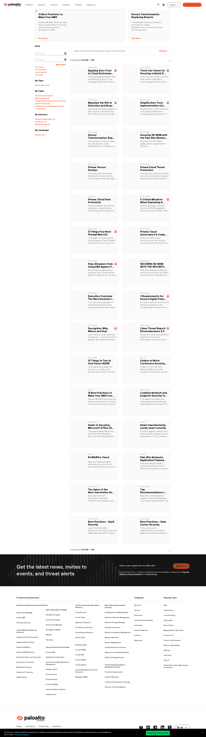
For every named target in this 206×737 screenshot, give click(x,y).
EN (163, 5)
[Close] (202, 732)
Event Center (169, 625)
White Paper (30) (42, 85)
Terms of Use (44, 726)
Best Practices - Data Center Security (153, 523)
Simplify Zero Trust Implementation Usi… (152, 104)
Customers (138, 625)
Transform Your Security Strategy (117, 682)
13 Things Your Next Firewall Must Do (99, 233)
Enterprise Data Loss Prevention (28, 657)
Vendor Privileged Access (114, 657)
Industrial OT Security (24, 672)
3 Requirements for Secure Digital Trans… (153, 297)
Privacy (19, 726)
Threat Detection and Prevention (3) (50, 101)
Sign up (179, 566)
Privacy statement (22, 734)
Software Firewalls (53, 620)
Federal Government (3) (45, 119)
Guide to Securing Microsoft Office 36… (101, 426)
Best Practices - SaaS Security (101, 523)
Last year (39, 75)
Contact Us (138, 615)
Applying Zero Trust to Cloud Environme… (101, 72)
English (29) (40, 135)
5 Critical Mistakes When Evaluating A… (152, 201)
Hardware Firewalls (53, 615)
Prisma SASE (50, 652)
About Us (137, 605)
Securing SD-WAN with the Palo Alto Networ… (153, 136)
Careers (137, 610)
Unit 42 (166, 660)
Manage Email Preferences (174, 630)
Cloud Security (80, 612)
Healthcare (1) (41, 122)
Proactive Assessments (114, 672)
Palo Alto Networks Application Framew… (153, 458)
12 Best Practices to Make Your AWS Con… (101, 394)
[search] (158, 4)
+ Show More (40, 109)
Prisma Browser (52, 679)
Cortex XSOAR (80, 660)
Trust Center (30, 726)
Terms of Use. (151, 574)
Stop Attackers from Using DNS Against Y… (101, 265)
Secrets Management (113, 642)
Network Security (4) (43, 96)
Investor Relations (141, 630)
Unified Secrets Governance (115, 647)
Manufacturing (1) (42, 124)
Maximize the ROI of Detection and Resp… (101, 104)
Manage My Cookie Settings (158, 733)
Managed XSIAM (81, 677)
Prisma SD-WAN (52, 684)
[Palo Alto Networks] (13, 4)
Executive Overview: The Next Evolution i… (101, 297)
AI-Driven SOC (81, 645)
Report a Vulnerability (172, 645)
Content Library (169, 615)
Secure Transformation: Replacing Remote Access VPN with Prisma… (146, 16)
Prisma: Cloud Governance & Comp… (153, 233)
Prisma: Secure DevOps (97, 168)
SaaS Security (21, 677)
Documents (57, 726)
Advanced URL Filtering (25, 642)
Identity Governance (112, 627)
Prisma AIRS (20, 618)
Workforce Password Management (118, 632)
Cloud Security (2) (42, 103)
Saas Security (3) (42, 98)
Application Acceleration (55, 657)
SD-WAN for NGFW (53, 630)
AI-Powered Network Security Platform (32, 605)
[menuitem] (13, 4)
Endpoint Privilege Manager (115, 622)
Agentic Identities (111, 637)
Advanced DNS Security (25, 652)
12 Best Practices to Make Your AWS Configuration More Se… (53, 16)
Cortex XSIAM (80, 650)
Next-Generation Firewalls (56, 610)
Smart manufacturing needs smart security (153, 426)
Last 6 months (41, 72)
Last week (39, 67)
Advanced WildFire (23, 647)
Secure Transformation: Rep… (101, 136)
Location (137, 635)
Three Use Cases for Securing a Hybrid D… (153, 72)
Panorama (49, 640)
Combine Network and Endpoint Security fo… (153, 394)
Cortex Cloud (80, 617)
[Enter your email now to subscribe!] (144, 566)
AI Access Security (23, 623)
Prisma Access (51, 674)
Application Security (82, 622)
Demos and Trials (192, 5)
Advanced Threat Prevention (27, 637)
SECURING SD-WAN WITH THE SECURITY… (153, 265)
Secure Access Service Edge (57, 647)
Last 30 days (40, 70)
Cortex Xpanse (80, 665)
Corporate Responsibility (143, 620)
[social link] (141, 727)
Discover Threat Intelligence (115, 687)
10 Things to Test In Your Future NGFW (99, 362)
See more (43, 38)
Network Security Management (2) (49, 106)
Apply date (61, 64)
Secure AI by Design (24, 613)
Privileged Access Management (116, 612)
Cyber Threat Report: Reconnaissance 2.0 (153, 330)
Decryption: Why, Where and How (98, 330)
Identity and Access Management (117, 617)
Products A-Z (169, 635)
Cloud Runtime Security (84, 632)
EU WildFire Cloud (98, 457)
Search (163, 51)
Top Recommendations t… (153, 491)
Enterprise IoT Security (25, 662)
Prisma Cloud (80, 637)
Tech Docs (168, 655)
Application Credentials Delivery (117, 652)
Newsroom (138, 640)
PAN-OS (49, 635)
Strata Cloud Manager (54, 625)
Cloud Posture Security (84, 627)
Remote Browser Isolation (55, 689)
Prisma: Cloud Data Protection (99, 201)
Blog (165, 605)
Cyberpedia (168, 620)
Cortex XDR (79, 655)
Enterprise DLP (51, 669)
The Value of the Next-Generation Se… (101, 491)
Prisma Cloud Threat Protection (152, 168)
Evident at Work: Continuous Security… (153, 362)
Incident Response (112, 677)
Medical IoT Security (24, 667)
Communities (168, 610)
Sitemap (167, 650)
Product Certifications (172, 640)
